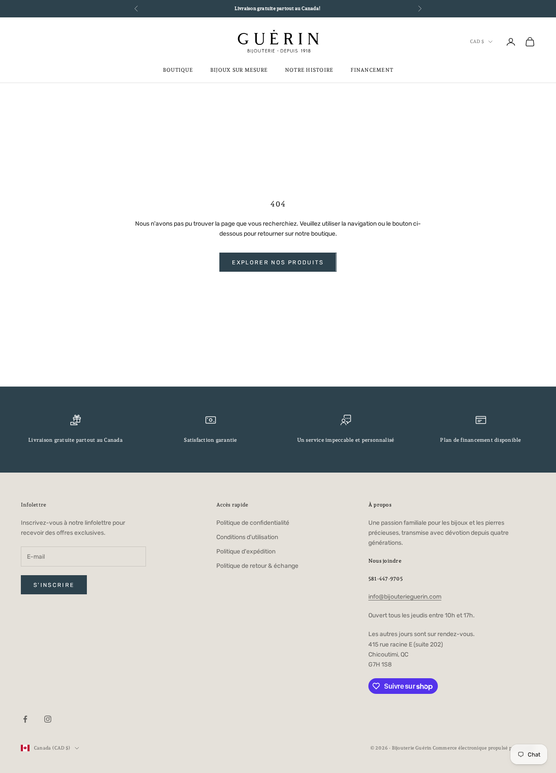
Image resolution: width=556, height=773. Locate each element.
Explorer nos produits (278, 262)
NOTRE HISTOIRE (309, 70)
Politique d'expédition (245, 551)
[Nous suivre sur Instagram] (47, 719)
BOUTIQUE (178, 70)
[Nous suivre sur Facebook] (25, 719)
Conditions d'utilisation (247, 537)
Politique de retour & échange (257, 566)
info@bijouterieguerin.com (404, 596)
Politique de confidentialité (252, 522)
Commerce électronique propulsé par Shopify (484, 748)
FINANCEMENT (372, 70)
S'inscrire (53, 585)
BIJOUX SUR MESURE (239, 70)
